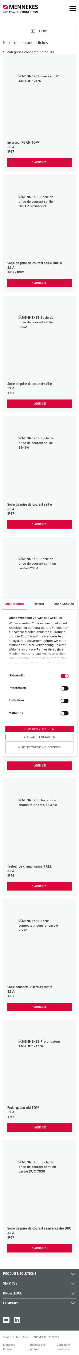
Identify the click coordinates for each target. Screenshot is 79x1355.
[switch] (64, 688)
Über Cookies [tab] (64, 603)
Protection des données (36, 1347)
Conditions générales (64, 1347)
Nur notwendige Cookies (39, 747)
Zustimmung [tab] (14, 603)
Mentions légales (9, 1347)
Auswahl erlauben (39, 737)
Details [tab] (38, 603)
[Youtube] (6, 1320)
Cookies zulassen (39, 729)
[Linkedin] (17, 1320)
